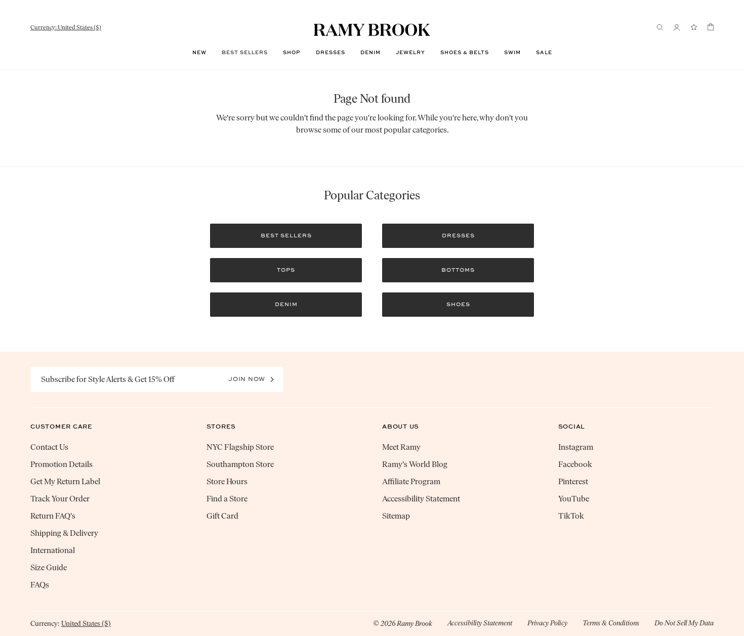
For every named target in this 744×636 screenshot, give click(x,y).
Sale (544, 53)
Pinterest (573, 481)
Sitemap (396, 516)
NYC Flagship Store (240, 447)
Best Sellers (245, 53)
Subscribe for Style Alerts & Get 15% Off (108, 379)
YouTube (573, 498)
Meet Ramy (401, 447)
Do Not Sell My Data (684, 623)
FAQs (39, 584)
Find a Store (226, 498)
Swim (512, 53)
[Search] (660, 27)
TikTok (571, 516)
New (199, 53)
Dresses (330, 53)
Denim (370, 53)
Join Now (246, 379)
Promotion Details (61, 464)
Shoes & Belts (464, 53)
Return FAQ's (52, 516)
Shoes (458, 304)
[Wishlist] (693, 27)
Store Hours (226, 481)
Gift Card (222, 516)
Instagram (575, 447)
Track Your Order (60, 498)
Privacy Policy (547, 623)
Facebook (575, 464)
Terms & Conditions (611, 623)
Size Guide (48, 567)
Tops (286, 270)
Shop (292, 53)
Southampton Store (240, 464)
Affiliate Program (411, 481)
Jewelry (410, 53)
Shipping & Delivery (64, 533)
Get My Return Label (65, 481)
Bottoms (458, 270)
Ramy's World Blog (414, 464)
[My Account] (676, 27)
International (52, 550)
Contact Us (49, 447)
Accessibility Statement (421, 498)
